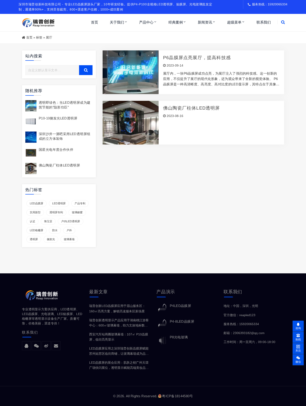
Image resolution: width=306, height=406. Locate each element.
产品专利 (80, 203)
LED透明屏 (59, 203)
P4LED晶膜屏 (180, 306)
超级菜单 (234, 22)
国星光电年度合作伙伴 (56, 149)
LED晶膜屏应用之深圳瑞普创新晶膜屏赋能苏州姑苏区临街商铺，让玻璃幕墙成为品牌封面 (119, 351)
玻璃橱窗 (77, 212)
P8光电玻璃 (179, 337)
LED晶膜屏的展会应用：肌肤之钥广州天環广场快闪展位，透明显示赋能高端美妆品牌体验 (119, 365)
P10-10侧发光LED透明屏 (58, 118)
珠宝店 (48, 221)
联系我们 (263, 22)
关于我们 (117, 22)
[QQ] (26, 346)
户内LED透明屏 (70, 221)
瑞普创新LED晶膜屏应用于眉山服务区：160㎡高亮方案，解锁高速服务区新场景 (117, 308)
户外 (69, 230)
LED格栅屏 (36, 230)
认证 (32, 221)
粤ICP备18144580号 (177, 396)
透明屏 (34, 239)
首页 (94, 22)
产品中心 (146, 22)
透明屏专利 (56, 212)
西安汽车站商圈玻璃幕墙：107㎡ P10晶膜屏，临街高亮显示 (118, 337)
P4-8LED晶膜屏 (182, 321)
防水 (55, 230)
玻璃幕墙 (69, 239)
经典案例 (175, 22)
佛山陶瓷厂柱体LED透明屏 (59, 165)
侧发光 (51, 239)
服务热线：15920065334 (241, 324)
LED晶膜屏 (36, 203)
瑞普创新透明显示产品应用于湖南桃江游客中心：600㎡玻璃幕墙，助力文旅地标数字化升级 (119, 323)
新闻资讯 (205, 22)
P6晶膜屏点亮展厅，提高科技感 (197, 57)
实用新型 (35, 212)
